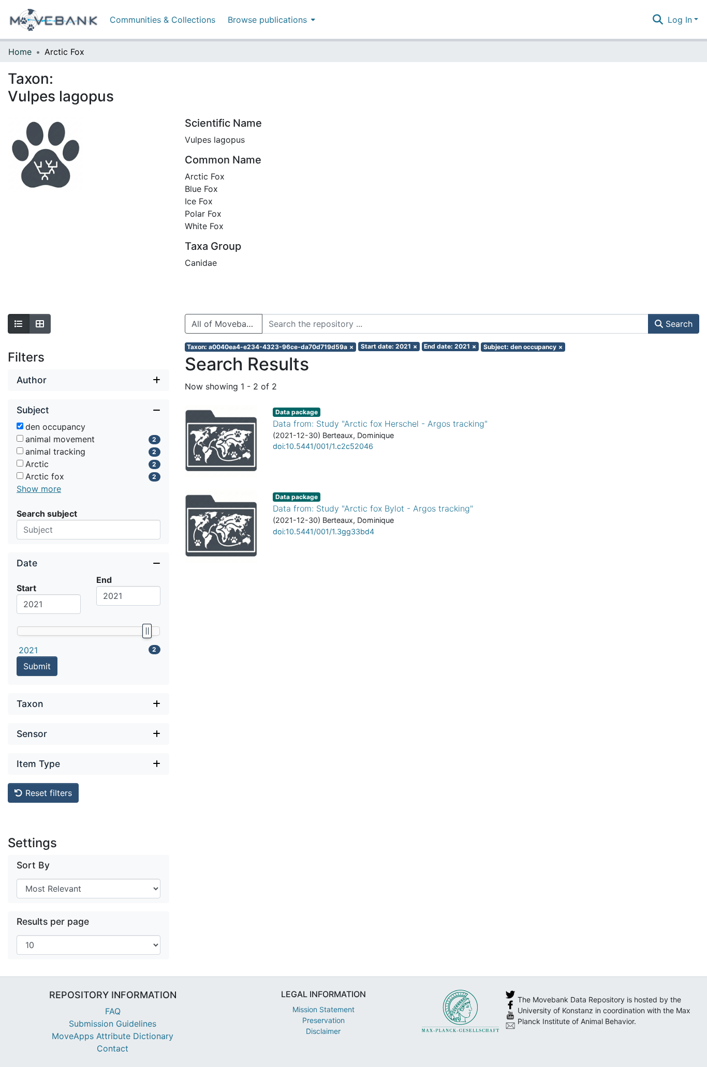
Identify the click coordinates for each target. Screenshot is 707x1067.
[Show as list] (19, 324)
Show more (39, 489)
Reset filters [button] (47, 793)
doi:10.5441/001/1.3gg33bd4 (323, 531)
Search (678, 324)
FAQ (113, 1011)
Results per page (53, 921)
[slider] (146, 631)
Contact (112, 1048)
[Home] (53, 20)
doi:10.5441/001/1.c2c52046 (323, 446)
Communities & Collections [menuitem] (162, 19)
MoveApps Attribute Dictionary (112, 1036)
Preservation (323, 1020)
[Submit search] (658, 19)
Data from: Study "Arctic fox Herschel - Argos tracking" (380, 423)
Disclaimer (323, 1031)
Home (20, 52)
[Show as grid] (40, 324)
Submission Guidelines (112, 1023)
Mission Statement (323, 1009)
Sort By (33, 865)
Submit (37, 666)
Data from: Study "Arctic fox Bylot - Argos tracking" (373, 508)
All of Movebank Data (227, 324)
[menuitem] (270, 19)
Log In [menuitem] (680, 19)
